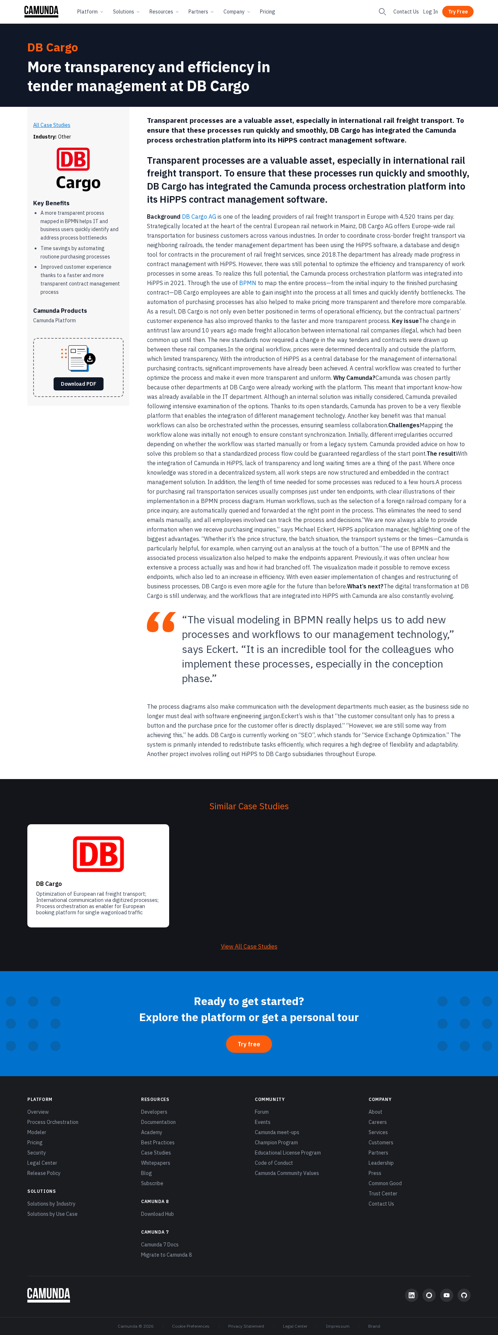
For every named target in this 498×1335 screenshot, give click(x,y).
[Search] (382, 11)
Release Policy (44, 1173)
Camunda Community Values (287, 1173)
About (375, 1112)
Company (234, 11)
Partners (198, 11)
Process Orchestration (52, 1122)
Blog (146, 1173)
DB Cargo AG (199, 216)
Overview (38, 1112)
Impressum (338, 1326)
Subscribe (152, 1183)
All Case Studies (51, 125)
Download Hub (157, 1214)
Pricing (267, 11)
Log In (430, 11)
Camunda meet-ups (277, 1132)
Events (263, 1122)
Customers (381, 1142)
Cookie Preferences (191, 1326)
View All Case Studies (249, 946)
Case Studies (156, 1152)
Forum (262, 1112)
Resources (161, 11)
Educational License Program (288, 1152)
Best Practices (158, 1142)
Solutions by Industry (51, 1203)
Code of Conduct (274, 1163)
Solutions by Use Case (52, 1214)
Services (378, 1132)
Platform (87, 11)
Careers (378, 1122)
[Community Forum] (429, 1295)
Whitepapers (155, 1163)
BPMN (247, 283)
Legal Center (42, 1163)
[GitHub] (464, 1295)
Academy (151, 1132)
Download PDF (78, 384)
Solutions (123, 11)
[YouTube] (446, 1295)
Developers (154, 1112)
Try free (249, 1044)
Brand (374, 1326)
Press (375, 1173)
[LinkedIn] (411, 1295)
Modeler (36, 1132)
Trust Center (383, 1193)
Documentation (158, 1122)
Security (36, 1152)
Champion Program (276, 1142)
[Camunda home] (41, 11)
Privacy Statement (246, 1326)
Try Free (458, 11)
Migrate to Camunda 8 (166, 1255)
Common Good (385, 1183)
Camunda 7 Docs (160, 1244)
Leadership (381, 1163)
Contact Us (406, 11)
